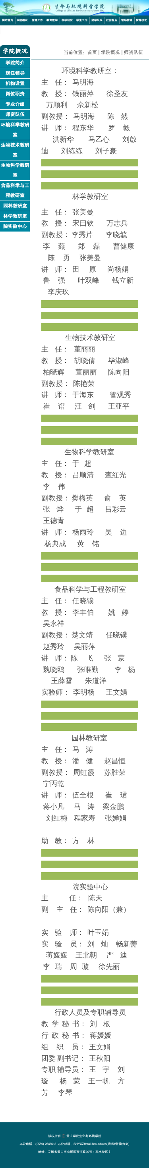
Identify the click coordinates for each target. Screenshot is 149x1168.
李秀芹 (82, 235)
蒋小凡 (53, 807)
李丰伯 (83, 613)
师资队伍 (15, 114)
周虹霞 (84, 773)
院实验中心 (15, 226)
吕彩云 (115, 510)
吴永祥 (53, 624)
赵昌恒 (115, 761)
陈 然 (117, 117)
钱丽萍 (83, 94)
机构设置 (15, 83)
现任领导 (15, 73)
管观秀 (120, 395)
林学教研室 (15, 216)
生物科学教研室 (15, 170)
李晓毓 (116, 235)
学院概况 (110, 52)
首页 (92, 52)
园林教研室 (15, 206)
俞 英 (115, 498)
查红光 (115, 475)
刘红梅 (57, 818)
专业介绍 (15, 104)
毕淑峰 (119, 361)
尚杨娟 (118, 270)
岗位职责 (15, 94)
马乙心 (99, 140)
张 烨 (53, 510)
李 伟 (54, 487)
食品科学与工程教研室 (15, 190)
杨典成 (55, 544)
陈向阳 (119, 372)
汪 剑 (85, 407)
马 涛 (82, 750)
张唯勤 (88, 670)
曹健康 (123, 247)
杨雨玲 (83, 533)
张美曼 (83, 212)
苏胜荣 (115, 773)
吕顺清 (83, 475)
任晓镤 (83, 601)
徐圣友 (117, 94)
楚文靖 (82, 635)
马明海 (84, 117)
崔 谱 (54, 407)
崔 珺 (116, 795)
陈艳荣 (84, 384)
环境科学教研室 (15, 129)
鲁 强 (54, 281)
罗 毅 (120, 128)
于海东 (83, 395)
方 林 (83, 841)
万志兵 (117, 224)
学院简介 (15, 63)
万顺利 (57, 105)
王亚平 (119, 407)
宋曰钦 (83, 224)
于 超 (81, 464)
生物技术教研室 (15, 150)
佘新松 (88, 105)
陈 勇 (59, 258)
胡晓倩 (84, 361)
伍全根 (83, 795)
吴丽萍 (84, 647)
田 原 (84, 270)
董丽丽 (84, 349)
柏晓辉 (53, 372)
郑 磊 (89, 247)
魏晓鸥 (53, 670)
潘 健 (82, 761)
